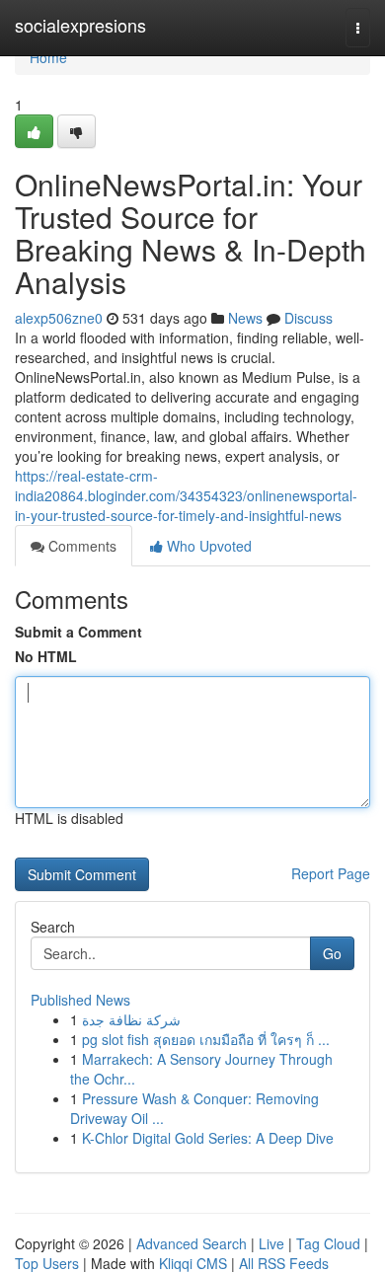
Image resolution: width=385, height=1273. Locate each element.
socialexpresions (80, 24)
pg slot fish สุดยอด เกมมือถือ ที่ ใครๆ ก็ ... (206, 1039)
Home (48, 57)
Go (332, 953)
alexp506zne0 (59, 318)
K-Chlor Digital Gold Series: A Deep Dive (208, 1138)
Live (271, 1243)
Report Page (330, 873)
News (245, 318)
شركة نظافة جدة (131, 1019)
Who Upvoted (207, 546)
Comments (80, 546)
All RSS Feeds (284, 1263)
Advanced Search (191, 1243)
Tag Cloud (328, 1243)
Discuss (308, 318)
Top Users (47, 1263)
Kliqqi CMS (193, 1263)
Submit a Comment (78, 631)
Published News (80, 1000)
